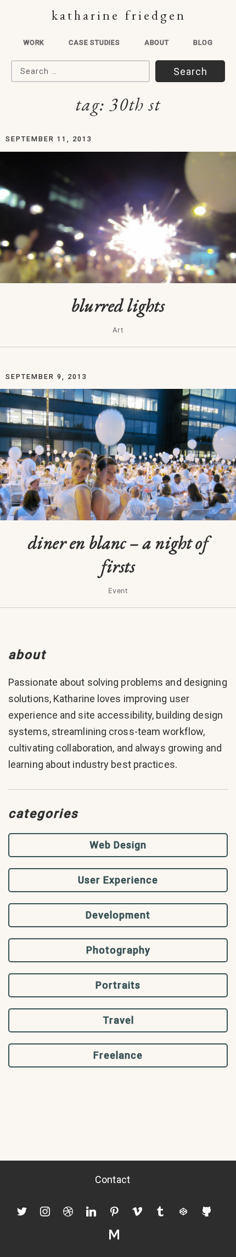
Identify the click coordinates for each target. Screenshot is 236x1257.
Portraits (118, 985)
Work (33, 42)
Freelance (118, 1055)
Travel (118, 1020)
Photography (118, 950)
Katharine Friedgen (119, 15)
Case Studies (94, 42)
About (156, 42)
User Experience (118, 880)
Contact (112, 1179)
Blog (203, 42)
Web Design (118, 845)
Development (118, 915)
